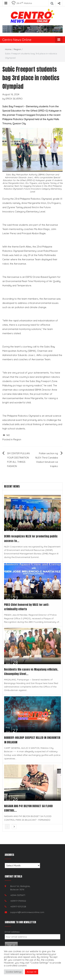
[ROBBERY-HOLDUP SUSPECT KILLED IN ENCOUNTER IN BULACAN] (32, 714)
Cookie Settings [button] (13, 971)
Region (17, 49)
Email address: (12, 931)
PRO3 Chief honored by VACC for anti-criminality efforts (26, 606)
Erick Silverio (14, 98)
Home (8, 49)
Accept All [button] (31, 971)
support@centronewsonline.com (27, 912)
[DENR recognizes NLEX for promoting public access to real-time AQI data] (32, 512)
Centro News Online (16, 40)
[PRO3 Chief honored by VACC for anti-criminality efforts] (32, 580)
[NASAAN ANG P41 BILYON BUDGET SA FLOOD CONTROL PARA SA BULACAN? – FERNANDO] (32, 782)
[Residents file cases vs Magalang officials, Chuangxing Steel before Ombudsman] (32, 645)
